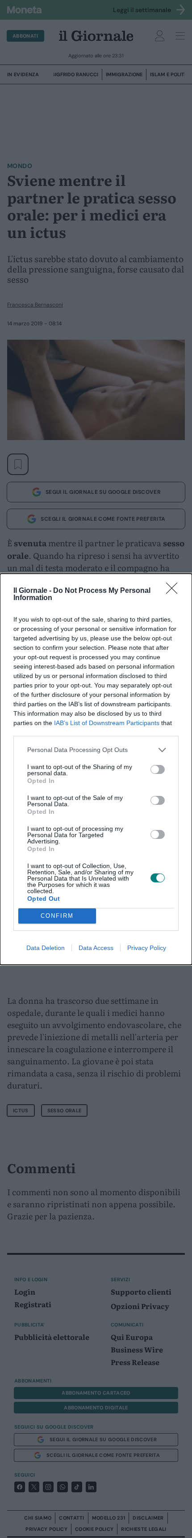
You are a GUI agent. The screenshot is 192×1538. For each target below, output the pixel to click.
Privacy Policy (146, 947)
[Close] (174, 591)
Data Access (96, 947)
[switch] (157, 769)
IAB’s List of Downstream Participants (106, 722)
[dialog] (96, 769)
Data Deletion (45, 947)
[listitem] (96, 750)
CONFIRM (57, 915)
